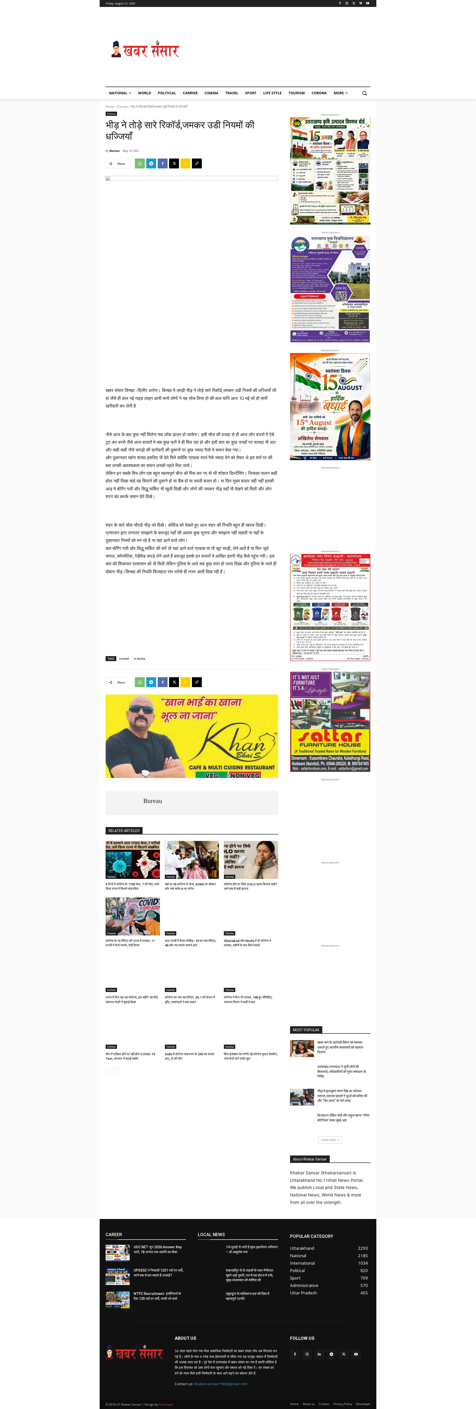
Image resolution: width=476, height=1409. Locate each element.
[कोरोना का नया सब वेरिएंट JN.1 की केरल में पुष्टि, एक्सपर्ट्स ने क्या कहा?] (192, 973)
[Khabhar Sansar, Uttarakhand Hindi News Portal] (145, 49)
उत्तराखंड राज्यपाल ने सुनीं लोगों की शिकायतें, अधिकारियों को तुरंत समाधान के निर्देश (341, 1071)
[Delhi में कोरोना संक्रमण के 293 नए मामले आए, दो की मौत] (192, 1030)
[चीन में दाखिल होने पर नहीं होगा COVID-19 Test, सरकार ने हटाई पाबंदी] (133, 1030)
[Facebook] (340, 3)
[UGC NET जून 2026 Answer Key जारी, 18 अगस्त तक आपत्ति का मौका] (118, 1253)
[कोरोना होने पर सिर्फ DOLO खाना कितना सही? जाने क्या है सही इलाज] (251, 860)
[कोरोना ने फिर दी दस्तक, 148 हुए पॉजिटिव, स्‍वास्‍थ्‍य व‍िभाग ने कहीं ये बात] (251, 973)
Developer (166, 1404)
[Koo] (185, 163)
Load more (328, 1140)
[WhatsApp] (140, 163)
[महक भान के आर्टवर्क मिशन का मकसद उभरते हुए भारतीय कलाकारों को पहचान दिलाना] (302, 1048)
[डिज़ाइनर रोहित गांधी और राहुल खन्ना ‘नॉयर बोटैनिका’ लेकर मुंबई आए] (302, 1121)
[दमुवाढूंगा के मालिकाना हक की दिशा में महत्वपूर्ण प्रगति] (210, 1299)
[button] (364, 93)
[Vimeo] (360, 3)
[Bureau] (124, 803)
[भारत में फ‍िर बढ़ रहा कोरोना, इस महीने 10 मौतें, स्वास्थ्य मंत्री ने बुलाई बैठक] (133, 973)
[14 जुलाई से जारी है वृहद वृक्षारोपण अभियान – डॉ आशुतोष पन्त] (210, 1253)
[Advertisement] (277, 49)
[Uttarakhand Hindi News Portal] (134, 1352)
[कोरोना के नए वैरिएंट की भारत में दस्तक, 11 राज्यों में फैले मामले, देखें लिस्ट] (133, 916)
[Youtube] (367, 3)
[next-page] (117, 1070)
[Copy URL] (197, 163)
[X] (354, 3)
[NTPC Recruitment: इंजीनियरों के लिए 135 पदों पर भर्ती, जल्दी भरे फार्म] (118, 1299)
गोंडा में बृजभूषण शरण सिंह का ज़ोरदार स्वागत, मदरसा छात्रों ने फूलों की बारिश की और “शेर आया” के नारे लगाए (342, 1096)
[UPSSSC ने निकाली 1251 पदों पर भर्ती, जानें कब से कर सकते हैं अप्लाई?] (118, 1276)
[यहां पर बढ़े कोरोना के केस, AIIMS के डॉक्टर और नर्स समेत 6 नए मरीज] (192, 860)
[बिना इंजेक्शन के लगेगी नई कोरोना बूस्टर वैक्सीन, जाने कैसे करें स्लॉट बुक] (251, 1030)
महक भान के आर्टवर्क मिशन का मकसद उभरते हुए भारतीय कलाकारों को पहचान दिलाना (340, 1047)
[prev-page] (109, 1070)
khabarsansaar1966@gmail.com (220, 1383)
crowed (124, 658)
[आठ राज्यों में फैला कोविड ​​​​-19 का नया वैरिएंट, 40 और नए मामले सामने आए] (192, 916)
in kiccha (139, 658)
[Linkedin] (319, 1354)
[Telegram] (151, 163)
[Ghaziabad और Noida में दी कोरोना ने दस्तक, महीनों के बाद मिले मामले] (251, 916)
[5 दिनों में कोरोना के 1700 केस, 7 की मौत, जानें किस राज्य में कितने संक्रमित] (133, 860)
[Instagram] (347, 3)
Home (110, 106)
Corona (122, 106)
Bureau (114, 151)
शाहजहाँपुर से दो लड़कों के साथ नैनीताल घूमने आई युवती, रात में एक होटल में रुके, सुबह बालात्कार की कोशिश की (249, 1275)
